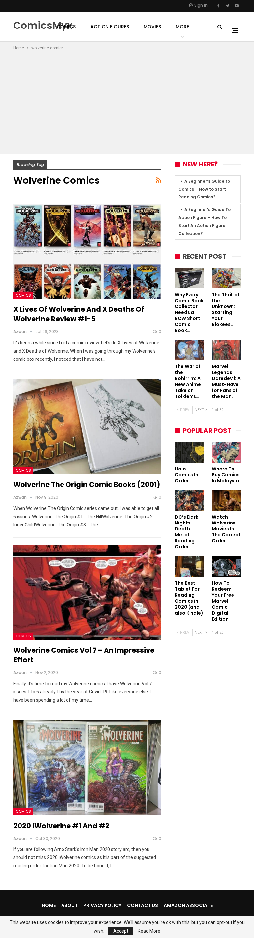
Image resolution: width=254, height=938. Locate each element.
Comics (66, 26)
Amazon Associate (188, 905)
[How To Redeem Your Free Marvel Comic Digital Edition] (226, 566)
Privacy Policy (102, 905)
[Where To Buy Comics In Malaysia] (226, 452)
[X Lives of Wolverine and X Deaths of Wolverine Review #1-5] (87, 251)
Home (49, 905)
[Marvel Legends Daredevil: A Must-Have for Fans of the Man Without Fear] (226, 350)
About (69, 905)
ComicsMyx (42, 25)
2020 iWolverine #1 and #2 (61, 826)
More (182, 26)
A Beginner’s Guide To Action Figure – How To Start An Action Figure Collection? (204, 221)
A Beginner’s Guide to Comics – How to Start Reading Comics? (204, 189)
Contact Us (142, 905)
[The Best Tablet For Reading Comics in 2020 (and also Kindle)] (189, 566)
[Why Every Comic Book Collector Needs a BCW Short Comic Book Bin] (189, 278)
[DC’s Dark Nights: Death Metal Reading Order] (189, 500)
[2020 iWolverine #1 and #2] (87, 767)
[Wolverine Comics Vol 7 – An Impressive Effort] (87, 592)
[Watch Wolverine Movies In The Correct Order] (226, 500)
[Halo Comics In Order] (189, 452)
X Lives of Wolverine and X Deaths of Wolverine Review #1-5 (78, 314)
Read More (149, 931)
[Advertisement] (127, 101)
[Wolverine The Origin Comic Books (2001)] (87, 426)
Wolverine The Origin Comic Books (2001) (86, 484)
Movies (152, 26)
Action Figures (109, 26)
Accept (120, 931)
